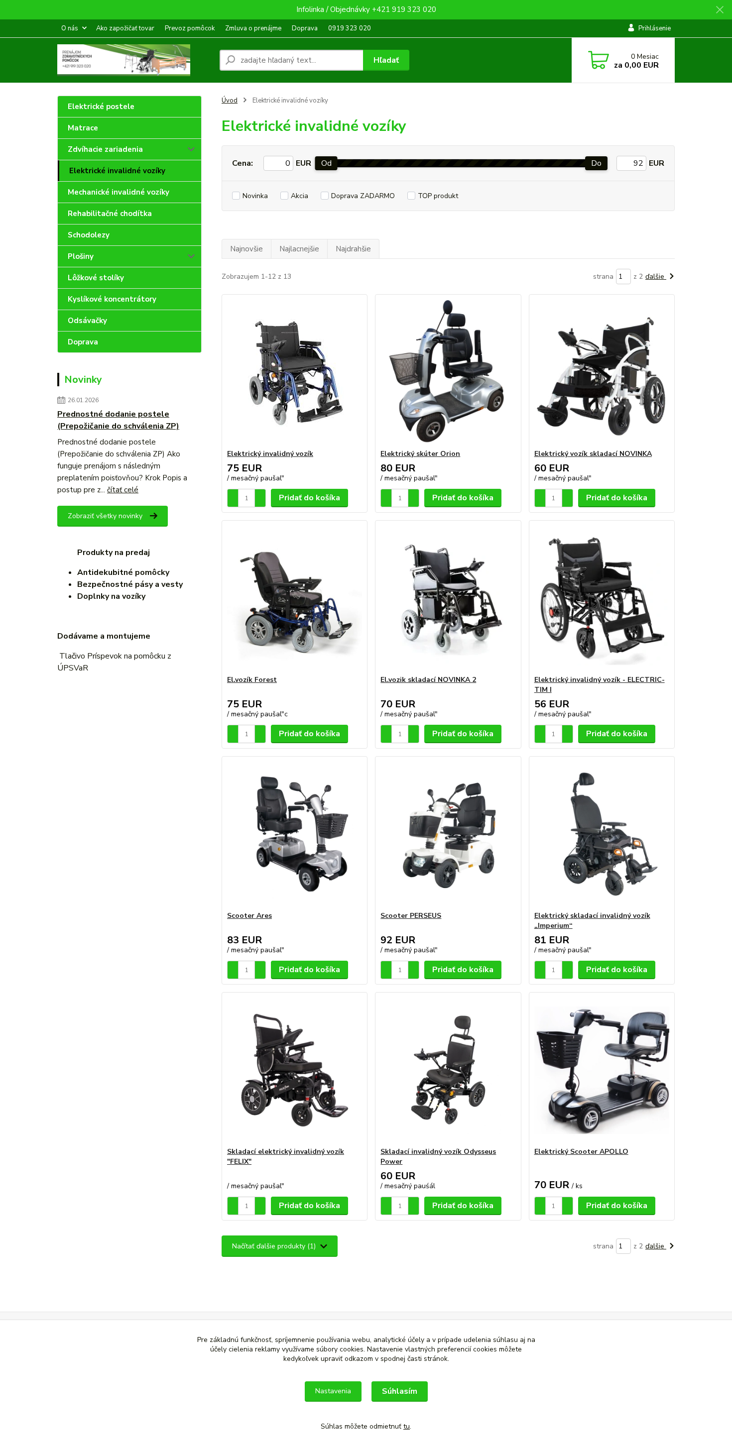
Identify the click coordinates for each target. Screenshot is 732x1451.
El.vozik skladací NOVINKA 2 (428, 679)
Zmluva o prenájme (253, 28)
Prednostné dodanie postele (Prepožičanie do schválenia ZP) (118, 420)
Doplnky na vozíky (111, 596)
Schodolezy (89, 235)
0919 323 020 (349, 28)
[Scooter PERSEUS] (447, 834)
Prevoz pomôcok (190, 28)
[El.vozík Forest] (294, 598)
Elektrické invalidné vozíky (117, 171)
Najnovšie (246, 249)
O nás (69, 28)
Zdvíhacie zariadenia (105, 149)
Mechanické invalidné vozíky (118, 192)
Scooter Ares (249, 915)
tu (406, 1426)
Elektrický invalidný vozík (270, 453)
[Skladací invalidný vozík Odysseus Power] (447, 1070)
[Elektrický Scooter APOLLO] (601, 1070)
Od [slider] (326, 163)
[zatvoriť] (720, 9)
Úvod (230, 100)
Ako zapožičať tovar (125, 28)
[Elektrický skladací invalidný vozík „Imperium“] (601, 834)
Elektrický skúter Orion (420, 453)
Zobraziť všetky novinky (105, 516)
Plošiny (81, 256)
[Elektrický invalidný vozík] (294, 372)
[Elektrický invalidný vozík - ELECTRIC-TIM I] (601, 598)
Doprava (305, 28)
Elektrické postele (101, 107)
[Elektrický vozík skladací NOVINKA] (601, 372)
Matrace (83, 128)
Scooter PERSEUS (410, 915)
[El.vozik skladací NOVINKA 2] (447, 598)
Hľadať (386, 60)
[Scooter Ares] (294, 834)
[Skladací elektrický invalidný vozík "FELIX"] (294, 1070)
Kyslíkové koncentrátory (112, 299)
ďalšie (655, 276)
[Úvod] (134, 60)
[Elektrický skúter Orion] (447, 372)
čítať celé (122, 490)
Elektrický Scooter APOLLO (581, 1151)
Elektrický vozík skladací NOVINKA (593, 453)
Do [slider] (596, 163)
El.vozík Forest (252, 679)
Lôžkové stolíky (96, 278)
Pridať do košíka (309, 497)
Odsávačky (87, 321)
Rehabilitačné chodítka (110, 214)
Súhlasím (399, 1391)
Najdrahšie (353, 249)
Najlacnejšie (299, 249)
